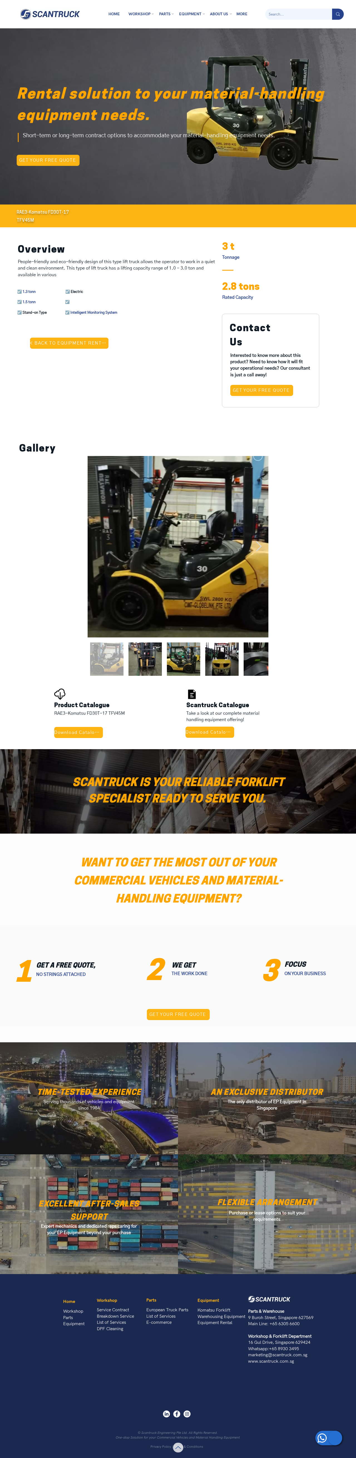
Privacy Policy (160, 1447)
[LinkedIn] (166, 1413)
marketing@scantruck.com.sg (277, 1355)
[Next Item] (259, 546)
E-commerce (159, 1322)
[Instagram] (187, 1413)
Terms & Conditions (188, 1447)
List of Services (111, 1322)
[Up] (178, 1447)
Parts (68, 1317)
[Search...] (338, 14)
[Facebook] (176, 1413)
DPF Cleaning (110, 1329)
